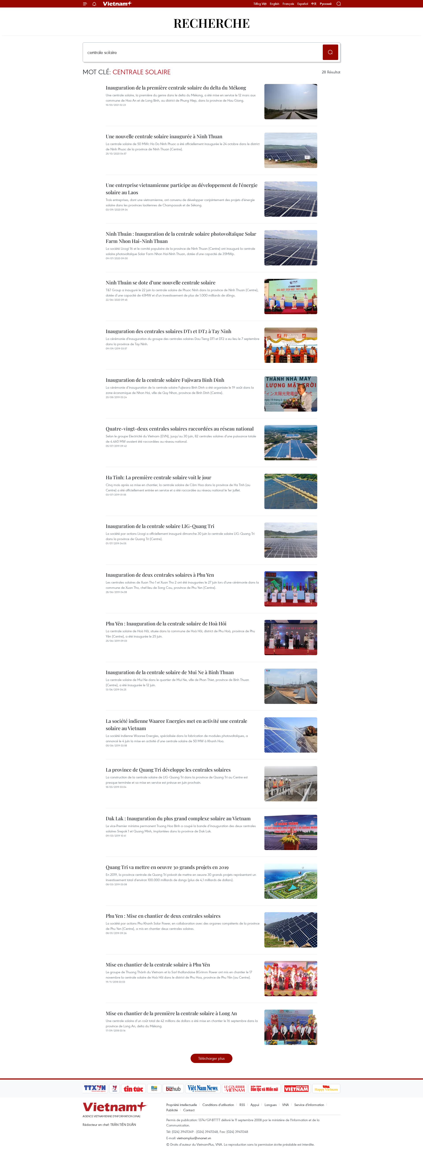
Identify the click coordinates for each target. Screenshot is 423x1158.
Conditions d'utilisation (218, 1104)
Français (288, 4)
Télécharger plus (211, 1058)
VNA (285, 1104)
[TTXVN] (95, 1088)
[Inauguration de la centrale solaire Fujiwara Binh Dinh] (290, 394)
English (274, 4)
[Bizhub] (173, 1088)
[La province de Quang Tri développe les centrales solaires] (290, 783)
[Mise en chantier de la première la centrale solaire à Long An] (290, 1027)
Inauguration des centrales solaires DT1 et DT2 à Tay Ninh (168, 331)
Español (302, 4)
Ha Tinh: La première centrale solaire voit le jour (158, 477)
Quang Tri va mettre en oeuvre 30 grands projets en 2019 (167, 867)
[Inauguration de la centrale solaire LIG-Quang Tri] (290, 540)
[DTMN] (264, 1088)
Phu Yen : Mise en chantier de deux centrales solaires (163, 915)
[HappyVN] (326, 1088)
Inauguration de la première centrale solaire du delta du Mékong (176, 87)
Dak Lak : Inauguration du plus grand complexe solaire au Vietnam (178, 818)
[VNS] (203, 1088)
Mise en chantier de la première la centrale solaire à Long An (171, 1013)
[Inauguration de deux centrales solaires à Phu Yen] (290, 588)
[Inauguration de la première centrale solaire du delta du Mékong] (290, 101)
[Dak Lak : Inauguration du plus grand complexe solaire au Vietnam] (290, 832)
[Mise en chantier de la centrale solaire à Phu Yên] (290, 978)
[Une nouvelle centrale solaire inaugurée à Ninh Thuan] (290, 150)
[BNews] (154, 1088)
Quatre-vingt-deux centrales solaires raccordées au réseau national (180, 428)
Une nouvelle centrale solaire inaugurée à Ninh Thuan (164, 136)
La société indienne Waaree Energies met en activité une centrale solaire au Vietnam (176, 724)
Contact (189, 1110)
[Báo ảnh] (296, 1088)
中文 (314, 3)
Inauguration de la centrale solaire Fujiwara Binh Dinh (165, 380)
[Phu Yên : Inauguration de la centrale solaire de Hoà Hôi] (290, 637)
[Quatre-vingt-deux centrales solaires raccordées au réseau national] (290, 442)
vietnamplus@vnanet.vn (194, 1138)
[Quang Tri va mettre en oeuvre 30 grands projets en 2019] (290, 881)
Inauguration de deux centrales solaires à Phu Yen (160, 574)
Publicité (172, 1110)
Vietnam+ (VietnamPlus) (117, 3)
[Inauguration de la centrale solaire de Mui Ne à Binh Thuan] (290, 686)
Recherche (211, 22)
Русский (326, 4)
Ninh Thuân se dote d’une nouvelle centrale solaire (160, 282)
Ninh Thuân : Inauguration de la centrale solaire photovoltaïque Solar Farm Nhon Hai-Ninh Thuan (181, 237)
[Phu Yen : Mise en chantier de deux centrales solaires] (290, 929)
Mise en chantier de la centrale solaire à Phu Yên (158, 964)
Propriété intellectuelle (181, 1104)
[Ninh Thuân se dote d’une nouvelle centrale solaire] (290, 296)
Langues (271, 1104)
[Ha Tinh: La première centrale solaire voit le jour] (290, 491)
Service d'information (309, 1104)
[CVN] (234, 1088)
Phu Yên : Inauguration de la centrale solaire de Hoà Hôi (166, 623)
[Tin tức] (133, 1088)
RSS (242, 1104)
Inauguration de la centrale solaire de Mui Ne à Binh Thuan (170, 672)
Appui (254, 1104)
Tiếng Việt (260, 4)
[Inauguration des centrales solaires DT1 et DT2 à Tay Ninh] (290, 345)
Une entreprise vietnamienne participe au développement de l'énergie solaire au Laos (182, 189)
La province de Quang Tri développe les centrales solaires (168, 769)
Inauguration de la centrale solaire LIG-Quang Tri (160, 526)
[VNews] (114, 1088)
